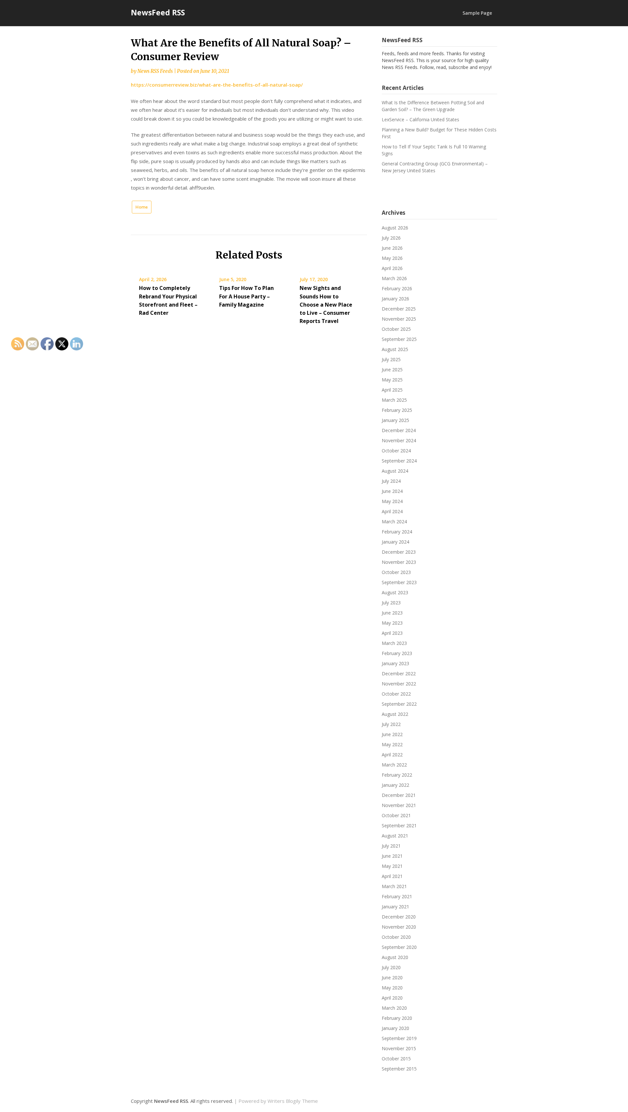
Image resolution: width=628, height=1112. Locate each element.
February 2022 (397, 775)
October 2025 (396, 329)
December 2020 (399, 917)
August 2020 (395, 957)
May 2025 (392, 380)
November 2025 (399, 319)
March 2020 (394, 1008)
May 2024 (392, 501)
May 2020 (392, 988)
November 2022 (399, 684)
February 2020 (397, 1018)
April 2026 (392, 268)
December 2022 (399, 673)
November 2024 (399, 440)
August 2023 (395, 592)
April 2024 (392, 511)
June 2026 (392, 248)
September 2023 (399, 582)
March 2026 (394, 278)
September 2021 (399, 825)
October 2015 (396, 1058)
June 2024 (392, 491)
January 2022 (395, 785)
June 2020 (392, 977)
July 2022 (391, 724)
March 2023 (394, 643)
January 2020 (395, 1028)
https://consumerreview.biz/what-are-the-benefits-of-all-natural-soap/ (217, 84)
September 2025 (399, 339)
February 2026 (397, 288)
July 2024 (391, 481)
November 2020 (399, 927)
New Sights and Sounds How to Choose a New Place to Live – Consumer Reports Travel (326, 304)
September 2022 (399, 704)
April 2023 (392, 633)
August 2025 (395, 349)
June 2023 (392, 613)
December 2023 (399, 552)
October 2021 (396, 815)
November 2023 (399, 562)
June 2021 (392, 856)
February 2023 (397, 653)
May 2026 (392, 258)
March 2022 (394, 765)
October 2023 (396, 572)
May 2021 (392, 866)
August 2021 (395, 836)
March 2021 (394, 886)
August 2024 (395, 471)
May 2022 (392, 744)
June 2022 (392, 734)
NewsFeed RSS (158, 12)
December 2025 (399, 309)
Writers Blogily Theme (293, 1101)
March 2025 (394, 400)
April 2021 (392, 876)
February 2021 (397, 896)
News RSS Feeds (155, 71)
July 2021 (391, 846)
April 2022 (392, 754)
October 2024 (396, 450)
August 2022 (395, 714)
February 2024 (397, 532)
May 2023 (392, 623)
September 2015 (399, 1069)
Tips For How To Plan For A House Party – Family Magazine (246, 296)
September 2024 (399, 461)
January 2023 (395, 663)
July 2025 (391, 359)
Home (141, 207)
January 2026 (395, 298)
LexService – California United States (420, 119)
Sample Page (477, 13)
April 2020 (392, 998)
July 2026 (391, 238)
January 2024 (395, 542)
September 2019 (399, 1038)
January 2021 (395, 906)
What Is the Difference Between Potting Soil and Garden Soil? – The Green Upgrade (433, 105)
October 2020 (396, 937)
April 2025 (392, 390)
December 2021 (399, 795)
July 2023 (391, 602)
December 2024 (399, 430)
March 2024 (394, 521)
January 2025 (395, 420)
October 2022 (396, 694)
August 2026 (395, 228)
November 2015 (399, 1048)
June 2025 (392, 369)
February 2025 (397, 410)
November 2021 (399, 805)
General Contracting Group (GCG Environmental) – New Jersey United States (435, 167)
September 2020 (399, 947)
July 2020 (391, 967)
